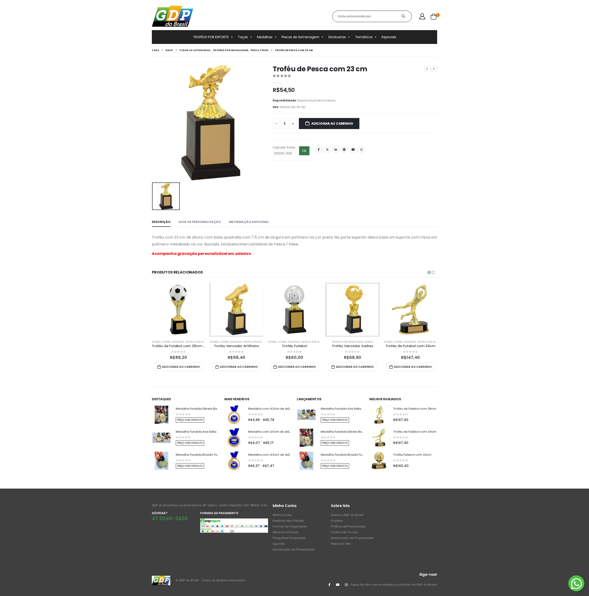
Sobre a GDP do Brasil (347, 515)
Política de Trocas (344, 532)
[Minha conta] (422, 16)
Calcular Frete (284, 147)
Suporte (279, 543)
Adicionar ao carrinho (332, 123)
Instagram (346, 584)
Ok (304, 150)
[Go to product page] (178, 309)
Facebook (318, 149)
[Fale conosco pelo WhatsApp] (576, 583)
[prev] (427, 69)
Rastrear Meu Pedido (288, 520)
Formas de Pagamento (290, 526)
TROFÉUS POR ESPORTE (211, 37)
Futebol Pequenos (173, 342)
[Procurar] (404, 16)
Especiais (389, 37)
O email (353, 149)
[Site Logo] (172, 16)
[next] (434, 69)
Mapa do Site (341, 543)
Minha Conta (282, 515)
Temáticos (363, 37)
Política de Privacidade (348, 526)
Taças (243, 37)
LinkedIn (336, 149)
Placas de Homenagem (300, 37)
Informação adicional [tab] (249, 222)
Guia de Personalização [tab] (200, 222)
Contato (337, 520)
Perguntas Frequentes (289, 538)
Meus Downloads (285, 532)
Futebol (156, 342)
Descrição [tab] (161, 222)
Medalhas (264, 37)
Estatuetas (337, 37)
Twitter (327, 149)
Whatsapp (361, 149)
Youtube (337, 584)
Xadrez (368, 342)
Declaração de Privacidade (293, 549)
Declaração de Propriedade (352, 538)
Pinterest (344, 149)
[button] (429, 272)
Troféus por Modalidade (200, 342)
